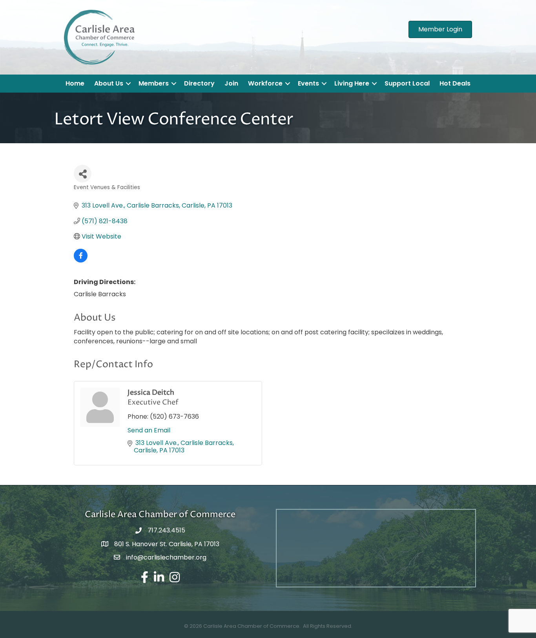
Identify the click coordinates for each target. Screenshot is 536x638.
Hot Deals (454, 83)
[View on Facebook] (81, 260)
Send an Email (149, 430)
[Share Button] (82, 173)
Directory (199, 83)
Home (75, 83)
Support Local (407, 83)
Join (231, 83)
